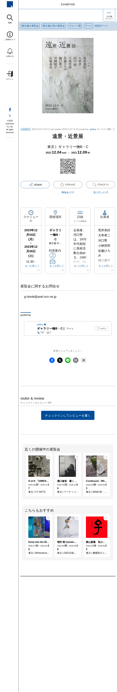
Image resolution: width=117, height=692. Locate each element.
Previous (22, 476)
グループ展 (75, 26)
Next (113, 476)
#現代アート (101, 26)
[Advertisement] (67, 610)
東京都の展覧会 (30, 26)
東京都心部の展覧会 (54, 26)
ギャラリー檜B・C (102, 129)
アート (88, 26)
